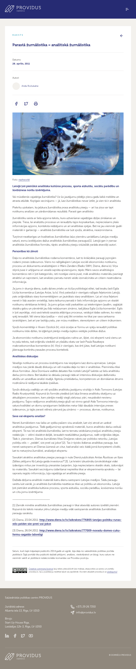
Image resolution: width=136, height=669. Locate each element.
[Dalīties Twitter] (26, 104)
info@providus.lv (86, 612)
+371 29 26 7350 (86, 606)
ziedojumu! (112, 572)
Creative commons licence (41, 569)
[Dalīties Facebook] (16, 104)
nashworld (24, 179)
